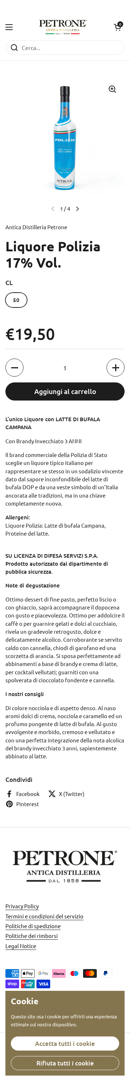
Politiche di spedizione (33, 925)
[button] (117, 27)
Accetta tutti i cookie (65, 1043)
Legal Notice (20, 945)
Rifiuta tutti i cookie (65, 1063)
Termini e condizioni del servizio (44, 916)
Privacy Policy (22, 905)
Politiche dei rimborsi (31, 935)
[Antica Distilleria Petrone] (63, 27)
